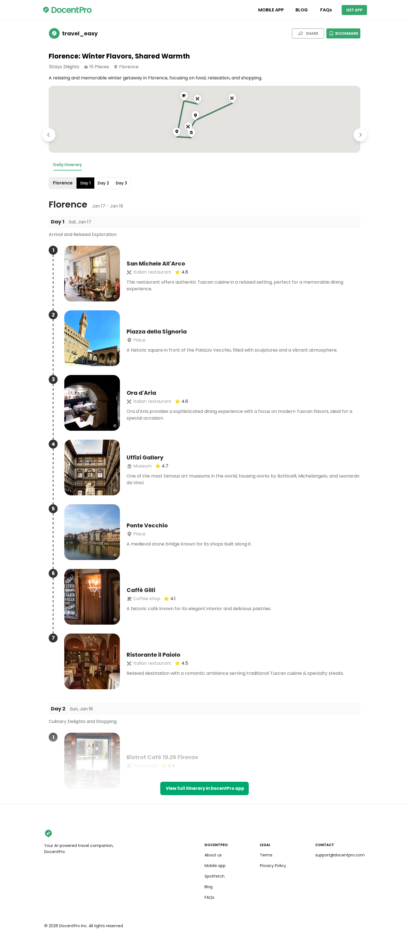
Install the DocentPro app (204, 515)
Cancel (204, 527)
